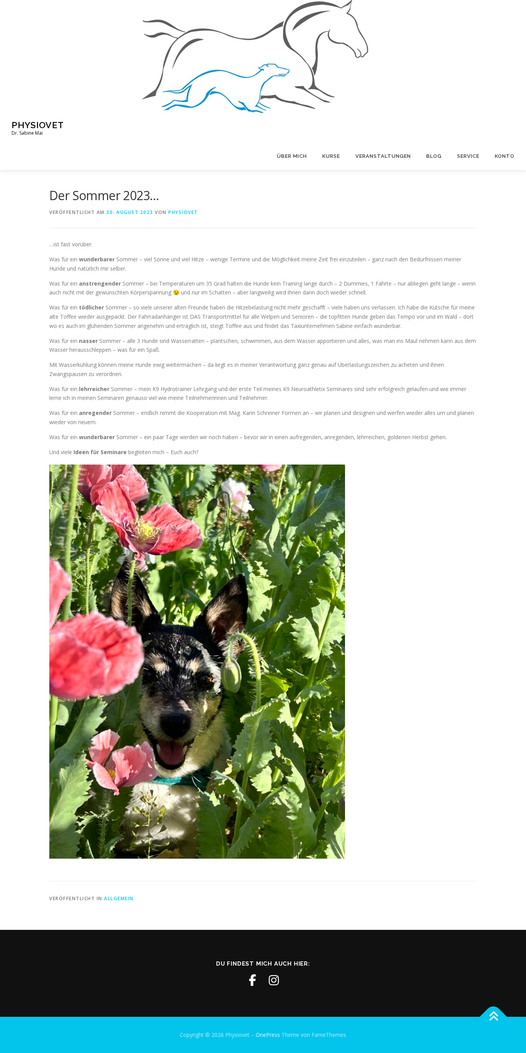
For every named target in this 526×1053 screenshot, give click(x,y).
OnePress (268, 1034)
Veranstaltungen (383, 156)
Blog (434, 156)
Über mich (292, 156)
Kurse (331, 156)
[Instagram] (274, 980)
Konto (504, 156)
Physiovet (38, 124)
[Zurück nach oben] (493, 1017)
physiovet (183, 212)
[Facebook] (252, 980)
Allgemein (119, 898)
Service (468, 156)
